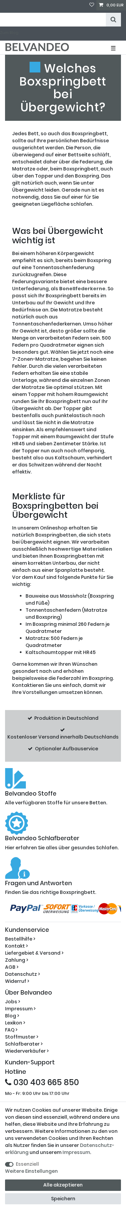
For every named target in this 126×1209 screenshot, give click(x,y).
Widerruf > (17, 981)
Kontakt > (16, 946)
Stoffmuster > (21, 1037)
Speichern (63, 1198)
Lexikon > (15, 1022)
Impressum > (20, 1008)
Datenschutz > (22, 974)
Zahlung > (16, 960)
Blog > (12, 1015)
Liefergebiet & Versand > (34, 953)
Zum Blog (9, 32)
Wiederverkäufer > (27, 1051)
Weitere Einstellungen (31, 1171)
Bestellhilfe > (20, 939)
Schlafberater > (24, 1044)
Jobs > (12, 1001)
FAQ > (11, 1029)
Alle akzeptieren (63, 1184)
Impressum (76, 1152)
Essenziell (27, 1164)
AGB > (11, 967)
